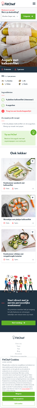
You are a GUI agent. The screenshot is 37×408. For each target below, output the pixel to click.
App (18, 349)
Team (18, 346)
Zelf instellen (18, 403)
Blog (18, 351)
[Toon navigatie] (34, 3)
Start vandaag (17, 323)
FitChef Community (8, 4)
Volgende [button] (26, 16)
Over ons (18, 344)
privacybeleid (26, 389)
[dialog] (18, 382)
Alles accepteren (18, 399)
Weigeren (19, 394)
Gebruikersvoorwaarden (18, 356)
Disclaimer (18, 354)
